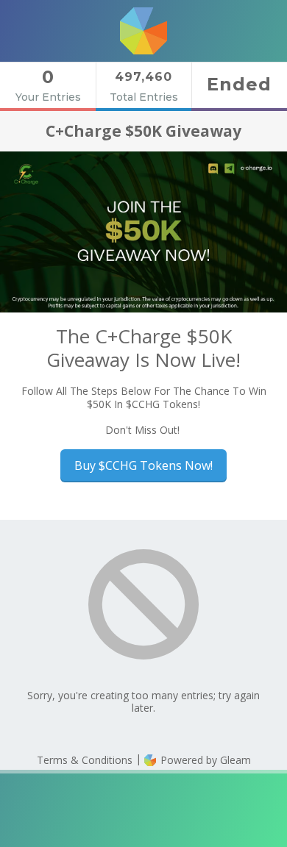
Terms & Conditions (84, 760)
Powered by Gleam (204, 760)
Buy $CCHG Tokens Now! (143, 465)
